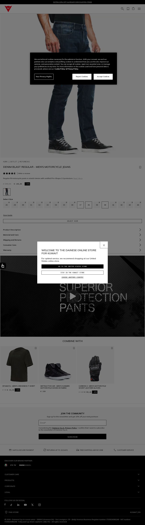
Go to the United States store (72, 266)
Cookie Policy (60, 69)
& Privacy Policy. (72, 69)
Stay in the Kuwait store (72, 272)
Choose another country (72, 277)
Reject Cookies (82, 77)
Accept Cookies (103, 77)
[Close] (104, 245)
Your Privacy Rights (44, 77)
